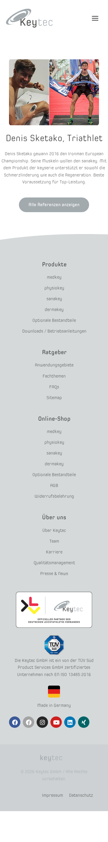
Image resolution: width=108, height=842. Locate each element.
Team (54, 541)
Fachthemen (54, 376)
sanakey (54, 298)
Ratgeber (54, 352)
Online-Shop (54, 418)
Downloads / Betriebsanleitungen (54, 331)
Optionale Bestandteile (54, 320)
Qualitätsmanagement (54, 562)
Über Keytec (54, 530)
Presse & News (54, 573)
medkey (54, 277)
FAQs (54, 387)
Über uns (54, 517)
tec (51, 757)
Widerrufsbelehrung (54, 496)
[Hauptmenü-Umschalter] (95, 18)
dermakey (54, 309)
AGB (54, 485)
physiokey (54, 288)
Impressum (52, 795)
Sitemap (54, 397)
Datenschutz (81, 795)
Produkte (54, 264)
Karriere (54, 552)
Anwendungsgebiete (54, 365)
